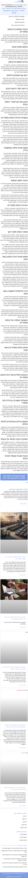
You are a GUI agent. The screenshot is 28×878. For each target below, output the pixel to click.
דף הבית (25, 4)
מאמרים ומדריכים (18, 4)
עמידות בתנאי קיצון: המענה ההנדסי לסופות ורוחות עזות (15, 866)
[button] (6, 1)
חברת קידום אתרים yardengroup (14, 876)
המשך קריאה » (22, 574)
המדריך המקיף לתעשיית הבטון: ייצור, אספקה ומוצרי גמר (14, 848)
